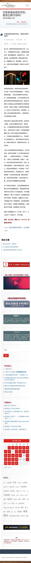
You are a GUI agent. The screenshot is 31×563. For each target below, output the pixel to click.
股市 (4, 511)
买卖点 (14, 44)
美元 (26, 507)
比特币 (9, 503)
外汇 (24, 491)
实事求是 (13, 495)
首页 (18, 22)
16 (13, 455)
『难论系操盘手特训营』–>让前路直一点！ (17, 375)
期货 (23, 499)
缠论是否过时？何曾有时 (10, 244)
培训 (21, 491)
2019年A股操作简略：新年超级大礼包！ (16, 383)
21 (5, 459)
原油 (17, 491)
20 (27, 455)
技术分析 (26, 495)
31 (16, 463)
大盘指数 (6, 495)
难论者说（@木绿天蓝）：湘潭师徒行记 (16, 429)
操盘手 (9, 499)
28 (5, 463)
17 (16, 455)
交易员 (25, 483)
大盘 (27, 491)
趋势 (15, 511)
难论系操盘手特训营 (14, 516)
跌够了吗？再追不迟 (10, 405)
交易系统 (24, 44)
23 (13, 459)
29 (9, 463)
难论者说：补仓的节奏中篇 (12, 408)
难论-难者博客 (24, 557)
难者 (21, 39)
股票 (8, 512)
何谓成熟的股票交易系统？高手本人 (13, 250)
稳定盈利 (21, 503)
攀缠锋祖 (15, 499)
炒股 (12, 503)
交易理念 (19, 44)
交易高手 (12, 491)
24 (16, 459)
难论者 (23, 516)
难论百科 (23, 22)
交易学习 (5, 487)
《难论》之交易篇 (10, 372)
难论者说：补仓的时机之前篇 (13, 426)
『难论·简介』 (9, 369)
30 (13, 463)
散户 (19, 499)
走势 (12, 511)
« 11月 (5, 467)
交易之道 (19, 482)
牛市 (17, 503)
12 (24, 451)
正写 (4, 503)
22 (9, 459)
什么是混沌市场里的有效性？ (11, 247)
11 (20, 451)
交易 (14, 483)
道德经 (19, 512)
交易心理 (11, 487)
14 (5, 455)
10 (16, 451)
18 (20, 455)
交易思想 (17, 487)
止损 (27, 499)
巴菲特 (17, 495)
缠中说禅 (17, 507)
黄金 (27, 516)
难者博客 (10, 219)
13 (27, 451)
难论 (5, 515)
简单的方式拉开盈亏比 (8, 507)
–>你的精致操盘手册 (20, 372)
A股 (4, 482)
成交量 (21, 495)
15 (9, 455)
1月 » (9, 467)
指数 (4, 499)
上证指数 (8, 482)
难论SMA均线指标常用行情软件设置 (15, 386)
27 (27, 459)
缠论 (22, 507)
